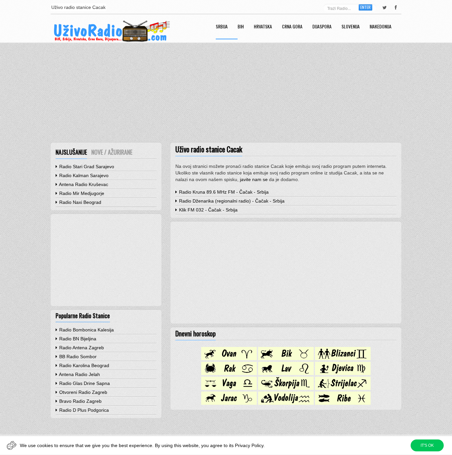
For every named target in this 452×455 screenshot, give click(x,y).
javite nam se (254, 179)
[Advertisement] (226, 92)
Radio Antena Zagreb (81, 347)
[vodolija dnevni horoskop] (286, 403)
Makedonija (380, 27)
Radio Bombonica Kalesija (86, 329)
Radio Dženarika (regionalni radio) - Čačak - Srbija (231, 201)
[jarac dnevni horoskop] (229, 403)
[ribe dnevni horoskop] (343, 403)
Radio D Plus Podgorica (83, 410)
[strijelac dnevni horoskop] (343, 388)
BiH (241, 27)
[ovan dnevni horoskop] (229, 358)
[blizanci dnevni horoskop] (343, 358)
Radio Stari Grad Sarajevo (86, 166)
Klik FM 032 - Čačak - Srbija (208, 209)
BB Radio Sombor (77, 356)
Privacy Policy (249, 445)
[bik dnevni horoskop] (286, 358)
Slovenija (350, 27)
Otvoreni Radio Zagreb (82, 392)
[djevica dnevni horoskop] (343, 373)
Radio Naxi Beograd (79, 202)
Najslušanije (71, 152)
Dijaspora (322, 27)
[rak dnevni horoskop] (229, 373)
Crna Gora (292, 27)
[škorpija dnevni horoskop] (286, 388)
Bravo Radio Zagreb (80, 401)
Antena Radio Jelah (79, 374)
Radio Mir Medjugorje (81, 193)
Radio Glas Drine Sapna (84, 383)
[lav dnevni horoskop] (286, 373)
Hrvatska (263, 27)
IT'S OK (427, 445)
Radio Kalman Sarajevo (83, 175)
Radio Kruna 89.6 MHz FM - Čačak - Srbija (223, 192)
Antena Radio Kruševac (83, 184)
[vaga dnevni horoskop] (229, 388)
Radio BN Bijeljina (77, 338)
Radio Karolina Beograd (83, 365)
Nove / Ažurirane (111, 152)
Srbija (222, 27)
